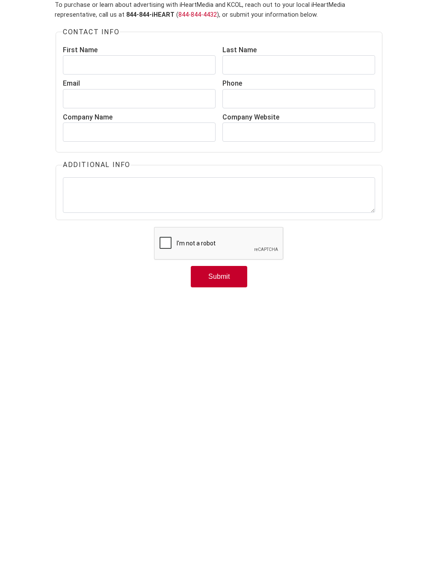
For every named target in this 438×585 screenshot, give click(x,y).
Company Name (87, 117)
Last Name (239, 50)
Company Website (250, 117)
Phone (232, 83)
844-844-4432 (197, 14)
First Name (80, 50)
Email (71, 83)
